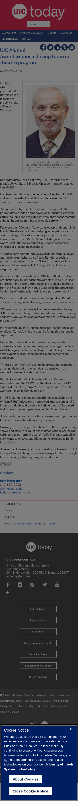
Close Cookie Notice (30, 791)
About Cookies (26, 779)
